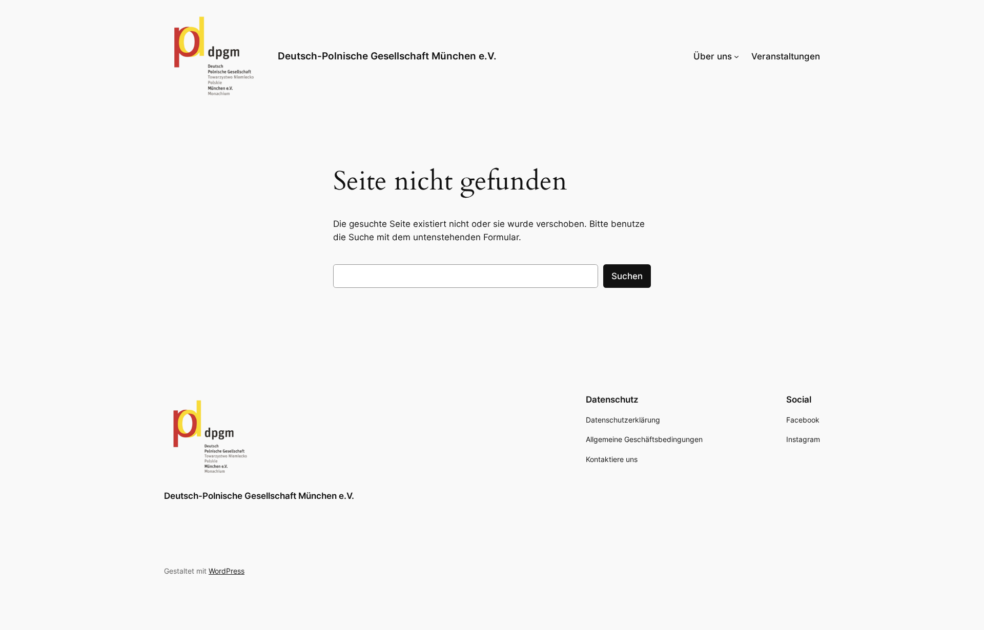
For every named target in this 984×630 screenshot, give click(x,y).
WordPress (226, 570)
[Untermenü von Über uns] (736, 56)
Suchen (627, 276)
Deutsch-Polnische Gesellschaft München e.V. (387, 56)
